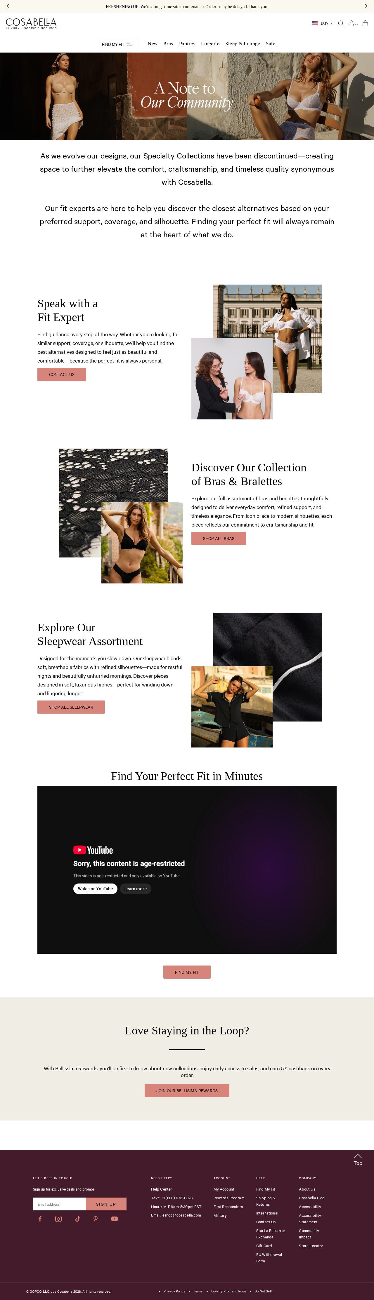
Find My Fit (113, 44)
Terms (198, 1291)
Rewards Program (229, 1197)
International (267, 1212)
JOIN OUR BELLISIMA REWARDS (187, 1090)
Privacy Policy (174, 1291)
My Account (224, 1188)
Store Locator (311, 1245)
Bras (168, 43)
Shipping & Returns (266, 1201)
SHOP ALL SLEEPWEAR (71, 707)
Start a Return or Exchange (270, 1233)
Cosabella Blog (312, 1197)
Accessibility (310, 1206)
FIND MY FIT (187, 972)
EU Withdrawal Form (269, 1257)
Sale (270, 43)
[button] (358, 1158)
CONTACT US (62, 374)
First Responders (228, 1206)
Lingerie (210, 43)
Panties (187, 43)
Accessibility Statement (310, 1218)
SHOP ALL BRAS (218, 538)
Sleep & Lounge (242, 43)
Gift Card (264, 1245)
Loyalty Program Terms (228, 1291)
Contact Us (266, 1221)
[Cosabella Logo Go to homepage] (31, 23)
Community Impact (309, 1233)
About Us (307, 1188)
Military (220, 1215)
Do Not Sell (262, 1291)
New (152, 43)
